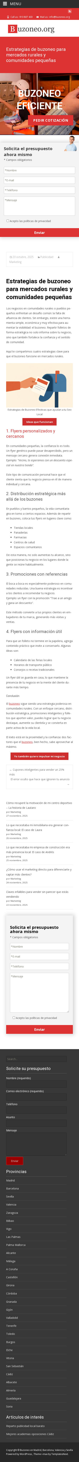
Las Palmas (13, 1237)
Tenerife (11, 1326)
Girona (10, 1285)
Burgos (10, 1342)
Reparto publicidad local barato (25, 1426)
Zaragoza (12, 1213)
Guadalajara (13, 1398)
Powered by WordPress (19, 1454)
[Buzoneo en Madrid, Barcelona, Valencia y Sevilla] (30, 27)
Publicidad (46, 257)
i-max (45, 1454)
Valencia (11, 1204)
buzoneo (14, 703)
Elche (9, 1350)
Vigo (9, 1229)
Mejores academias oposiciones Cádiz (30, 1434)
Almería (11, 1390)
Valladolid (12, 1318)
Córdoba (11, 1293)
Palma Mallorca (16, 1245)
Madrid (10, 1180)
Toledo (10, 1334)
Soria (9, 1406)
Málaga (10, 1261)
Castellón (12, 1277)
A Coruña (12, 1269)
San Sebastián (15, 1366)
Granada (11, 1301)
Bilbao (10, 1221)
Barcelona (12, 1188)
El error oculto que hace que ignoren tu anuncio (40, 781)
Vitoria (10, 1358)
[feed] (70, 13)
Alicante (11, 1253)
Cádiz (9, 1374)
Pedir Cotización (50, 120)
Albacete (11, 1382)
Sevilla (10, 1196)
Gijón (9, 1309)
